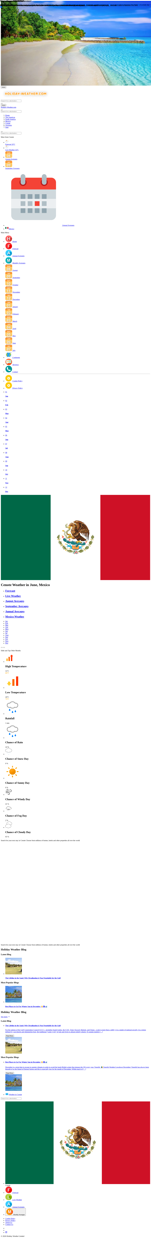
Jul (6, 633)
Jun (6, 631)
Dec (6, 643)
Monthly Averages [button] (18, 263)
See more (4, 1017)
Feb (6, 623)
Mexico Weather (14, 616)
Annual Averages (14, 611)
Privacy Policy (10, 1220)
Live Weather (13, 596)
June (7, 127)
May (7, 629)
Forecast (10, 590)
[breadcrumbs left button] (2, 131)
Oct (6, 639)
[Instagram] (77, 1232)
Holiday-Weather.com (8, 107)
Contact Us (9, 1224)
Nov (6, 641)
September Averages (16, 606)
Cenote (7, 123)
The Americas (10, 117)
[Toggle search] (2, 103)
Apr (6, 627)
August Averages (14, 601)
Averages (8, 125)
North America (10, 119)
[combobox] (11, 101)
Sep (6, 637)
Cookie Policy (10, 1218)
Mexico (8, 121)
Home (7, 115)
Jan (6, 621)
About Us (8, 1222)
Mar (6, 625)
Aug (6, 635)
